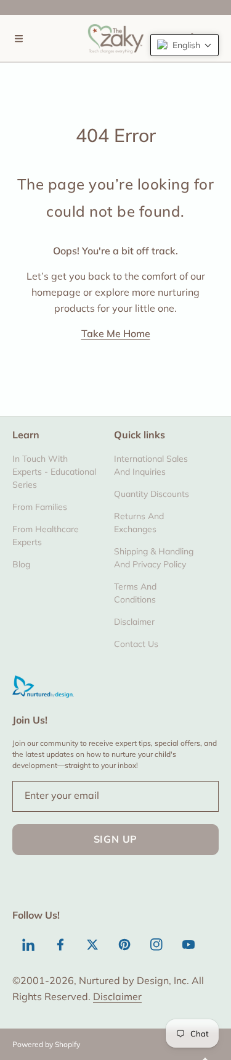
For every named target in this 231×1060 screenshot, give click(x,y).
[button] (18, 38)
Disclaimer (117, 996)
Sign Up (116, 839)
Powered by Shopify (46, 1044)
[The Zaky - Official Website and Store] (116, 38)
